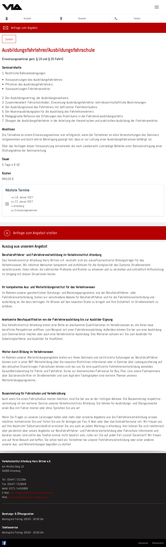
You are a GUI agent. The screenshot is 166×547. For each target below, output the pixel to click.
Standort (82, 18)
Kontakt (27, 18)
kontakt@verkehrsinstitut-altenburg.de (32, 492)
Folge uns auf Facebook (4, 542)
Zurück (9, 39)
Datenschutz (158, 543)
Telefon (137, 18)
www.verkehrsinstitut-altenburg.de (27, 497)
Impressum (143, 543)
